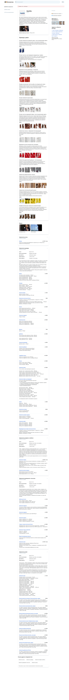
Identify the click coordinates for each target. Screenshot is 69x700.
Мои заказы (8, 9)
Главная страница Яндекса (5, 2)
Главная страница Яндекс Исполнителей (9, 2)
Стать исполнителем (10, 12)
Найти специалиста (9, 6)
